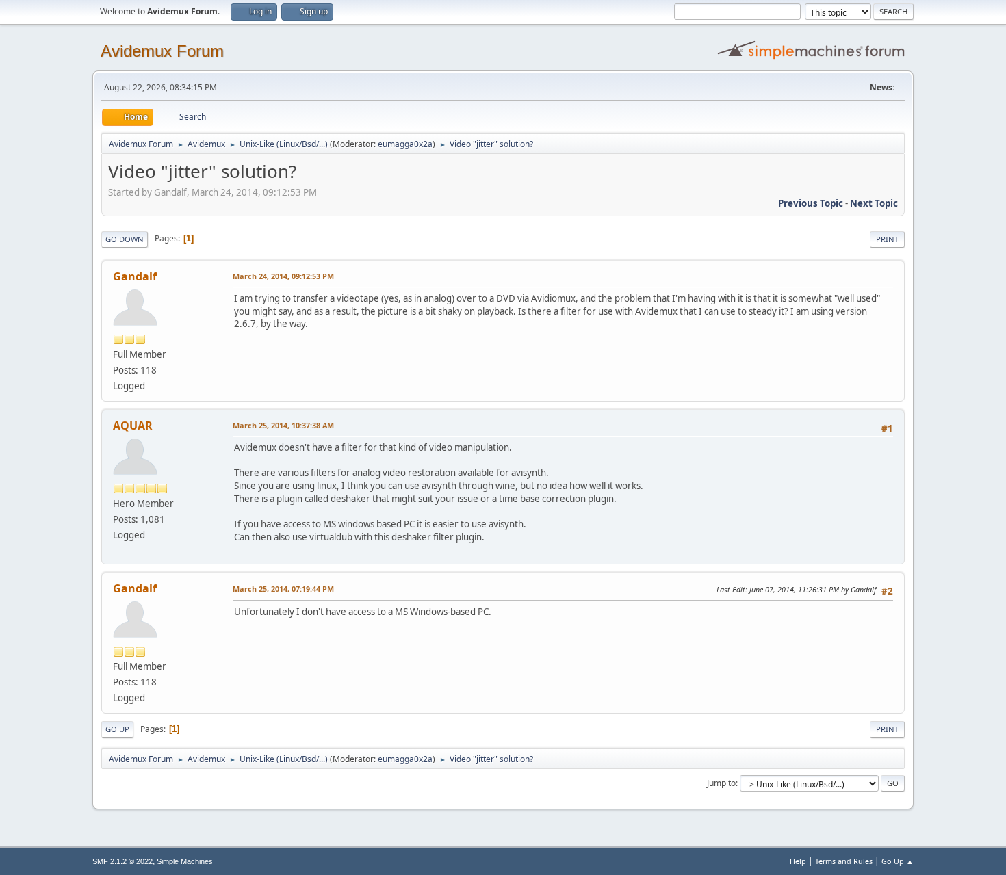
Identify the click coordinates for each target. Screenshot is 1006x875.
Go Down (124, 239)
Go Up (117, 729)
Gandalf (135, 276)
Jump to (721, 783)
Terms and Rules (844, 861)
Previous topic (810, 203)
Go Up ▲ (897, 861)
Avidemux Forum (162, 51)
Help (798, 861)
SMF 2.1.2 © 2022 (122, 861)
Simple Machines (185, 861)
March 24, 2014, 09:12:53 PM (283, 276)
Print (887, 239)
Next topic (874, 203)
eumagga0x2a (405, 144)
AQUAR (133, 425)
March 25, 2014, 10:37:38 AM (283, 425)
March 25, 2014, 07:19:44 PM (283, 589)
